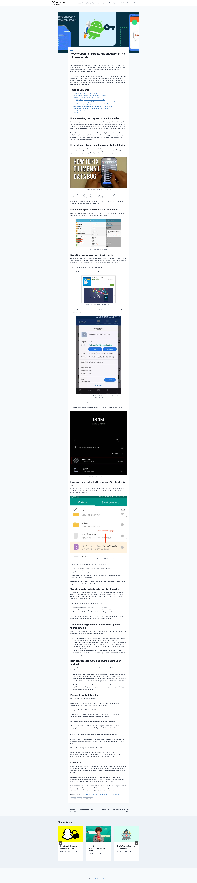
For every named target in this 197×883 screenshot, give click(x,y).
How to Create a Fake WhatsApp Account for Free (115, 809)
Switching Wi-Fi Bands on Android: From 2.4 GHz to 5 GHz (81, 809)
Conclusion (76, 112)
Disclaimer (134, 3)
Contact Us (142, 3)
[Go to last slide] (60, 843)
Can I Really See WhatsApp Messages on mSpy (97, 848)
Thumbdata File (88, 798)
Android (73, 798)
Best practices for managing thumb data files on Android (90, 108)
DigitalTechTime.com (100, 878)
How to (79, 798)
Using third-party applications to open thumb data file (92, 104)
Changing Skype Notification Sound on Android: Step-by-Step (100, 794)
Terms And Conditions (99, 3)
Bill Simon (74, 61)
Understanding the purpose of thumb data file (87, 93)
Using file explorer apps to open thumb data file (90, 100)
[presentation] (70, 834)
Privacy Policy (86, 3)
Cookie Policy (125, 3)
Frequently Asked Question (81, 110)
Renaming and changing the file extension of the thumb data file (95, 102)
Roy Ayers (92, 853)
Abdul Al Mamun (66, 851)
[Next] (136, 843)
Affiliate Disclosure (113, 3)
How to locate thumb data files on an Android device (89, 95)
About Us (78, 3)
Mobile (72, 50)
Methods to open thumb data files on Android (87, 98)
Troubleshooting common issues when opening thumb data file (92, 106)
